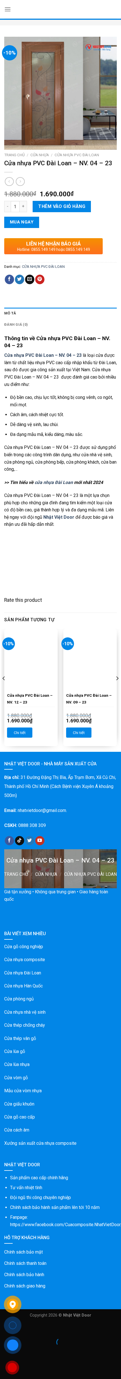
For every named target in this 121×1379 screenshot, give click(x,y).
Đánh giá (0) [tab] (16, 324)
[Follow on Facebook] (9, 841)
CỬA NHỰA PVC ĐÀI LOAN (77, 155)
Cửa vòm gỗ (16, 1077)
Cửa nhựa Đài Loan (22, 973)
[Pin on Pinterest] (39, 279)
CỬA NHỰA (39, 155)
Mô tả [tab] (10, 313)
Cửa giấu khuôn (19, 1104)
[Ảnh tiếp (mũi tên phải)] (22, 1352)
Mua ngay (22, 222)
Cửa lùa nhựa (17, 1064)
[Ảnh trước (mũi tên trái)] (5, 1352)
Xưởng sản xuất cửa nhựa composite (40, 1143)
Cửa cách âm (16, 1130)
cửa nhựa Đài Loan (54, 482)
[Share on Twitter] (19, 279)
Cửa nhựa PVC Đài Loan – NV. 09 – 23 (89, 698)
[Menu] (7, 9)
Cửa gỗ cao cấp (19, 1117)
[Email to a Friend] (29, 279)
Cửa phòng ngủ (19, 999)
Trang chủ (14, 155)
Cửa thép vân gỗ (20, 1038)
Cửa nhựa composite (24, 959)
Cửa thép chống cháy (24, 1025)
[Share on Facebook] (9, 279)
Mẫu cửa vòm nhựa (23, 1090)
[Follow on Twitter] (29, 841)
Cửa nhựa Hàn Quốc (23, 986)
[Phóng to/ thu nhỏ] (22, 1328)
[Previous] (4, 689)
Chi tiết (20, 732)
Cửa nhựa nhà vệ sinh (25, 1012)
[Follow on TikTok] (19, 841)
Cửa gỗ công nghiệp (23, 946)
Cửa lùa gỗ (14, 1051)
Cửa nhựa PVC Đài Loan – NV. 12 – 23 (30, 698)
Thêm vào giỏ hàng (61, 206)
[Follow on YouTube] (39, 841)
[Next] (117, 689)
